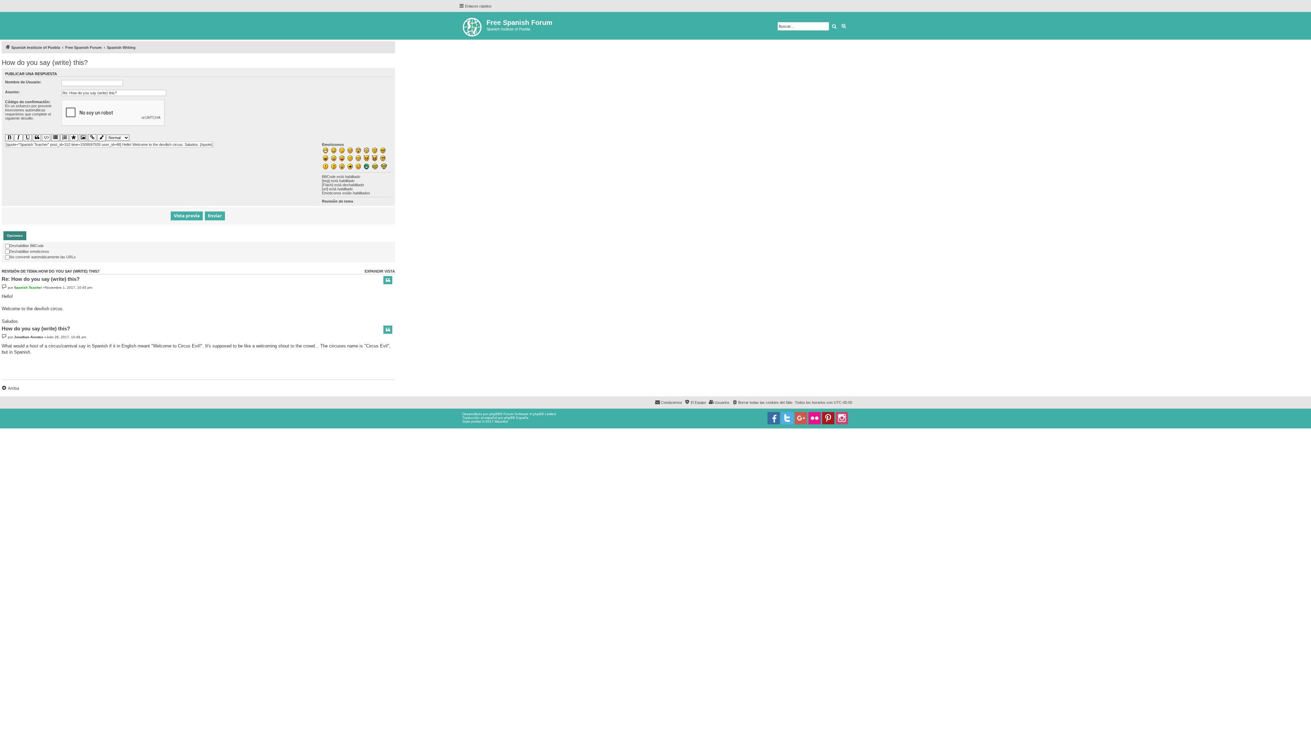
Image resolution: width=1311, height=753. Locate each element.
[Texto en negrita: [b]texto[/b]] (9, 137)
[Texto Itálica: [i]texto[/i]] (18, 137)
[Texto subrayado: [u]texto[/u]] (28, 137)
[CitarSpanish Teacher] (387, 280)
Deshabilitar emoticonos (29, 251)
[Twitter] (787, 418)
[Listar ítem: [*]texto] (74, 137)
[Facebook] (773, 418)
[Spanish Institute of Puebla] (473, 26)
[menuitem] (762, 402)
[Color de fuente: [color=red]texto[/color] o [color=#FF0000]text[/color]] (101, 137)
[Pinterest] (828, 418)
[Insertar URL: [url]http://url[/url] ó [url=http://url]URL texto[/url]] (92, 137)
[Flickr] (814, 418)
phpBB (494, 414)
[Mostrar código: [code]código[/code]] (46, 137)
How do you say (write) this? (45, 62)
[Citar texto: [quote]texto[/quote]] (37, 137)
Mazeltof (501, 421)
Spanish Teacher (28, 287)
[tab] (14, 235)
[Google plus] (801, 418)
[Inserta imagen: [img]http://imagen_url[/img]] (83, 137)
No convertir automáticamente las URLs (43, 257)
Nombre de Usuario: (23, 82)
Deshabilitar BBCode (27, 246)
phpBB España (516, 418)
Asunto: (12, 92)
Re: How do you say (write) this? (41, 279)
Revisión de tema (337, 201)
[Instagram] (842, 418)
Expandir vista (380, 271)
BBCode (329, 177)
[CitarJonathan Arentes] (387, 330)
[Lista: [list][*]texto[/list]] (55, 137)
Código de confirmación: (27, 102)
